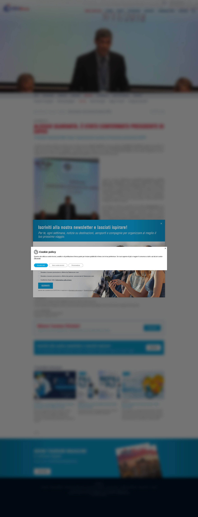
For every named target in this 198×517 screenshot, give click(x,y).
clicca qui (37, 258)
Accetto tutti (41, 265)
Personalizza (76, 265)
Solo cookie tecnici (58, 265)
